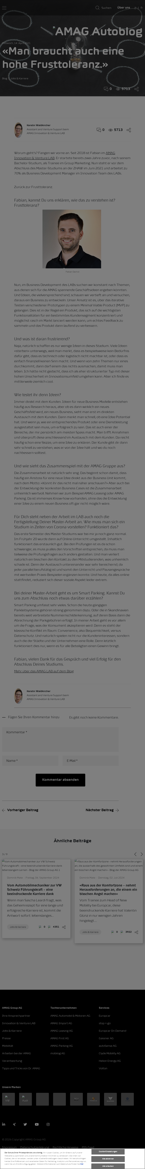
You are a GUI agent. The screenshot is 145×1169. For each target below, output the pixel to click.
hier (81, 1164)
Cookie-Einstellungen (108, 1152)
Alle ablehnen (108, 1159)
